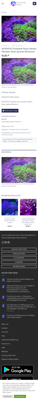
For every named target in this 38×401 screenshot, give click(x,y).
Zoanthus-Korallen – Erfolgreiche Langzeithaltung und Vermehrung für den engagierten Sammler (20, 298)
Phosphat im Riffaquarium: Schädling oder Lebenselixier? (21, 316)
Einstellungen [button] (8, 396)
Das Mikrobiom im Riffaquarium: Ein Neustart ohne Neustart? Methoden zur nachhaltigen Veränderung (21, 307)
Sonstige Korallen (14, 129)
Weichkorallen (17, 45)
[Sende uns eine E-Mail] (8, 242)
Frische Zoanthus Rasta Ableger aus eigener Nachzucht (20, 280)
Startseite (5, 45)
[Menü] (3, 3)
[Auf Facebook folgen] (3, 242)
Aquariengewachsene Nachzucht (21, 132)
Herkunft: (4, 119)
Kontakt (4, 328)
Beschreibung (6, 152)
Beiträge (5, 351)
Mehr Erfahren (21, 238)
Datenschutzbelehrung (10, 340)
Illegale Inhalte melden (10, 359)
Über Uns (5, 324)
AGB (3, 348)
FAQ (3, 336)
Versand (5, 332)
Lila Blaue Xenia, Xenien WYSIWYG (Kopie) (9, 220)
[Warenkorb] (34, 3)
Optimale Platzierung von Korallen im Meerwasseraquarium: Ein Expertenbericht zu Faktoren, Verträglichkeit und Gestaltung (21, 289)
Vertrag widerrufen (9, 355)
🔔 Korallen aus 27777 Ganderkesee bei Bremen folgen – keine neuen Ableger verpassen (18, 140)
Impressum (6, 344)
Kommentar (10, 311)
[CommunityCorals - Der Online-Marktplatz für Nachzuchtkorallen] (18, 3)
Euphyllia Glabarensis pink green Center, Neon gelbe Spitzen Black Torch (28, 221)
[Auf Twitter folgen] (5, 242)
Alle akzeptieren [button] (20, 396)
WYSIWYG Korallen (7, 135)
